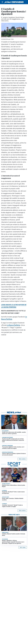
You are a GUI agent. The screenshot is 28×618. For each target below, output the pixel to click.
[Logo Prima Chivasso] (14, 2)
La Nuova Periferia (13, 325)
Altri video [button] (23, 547)
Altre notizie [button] (22, 459)
